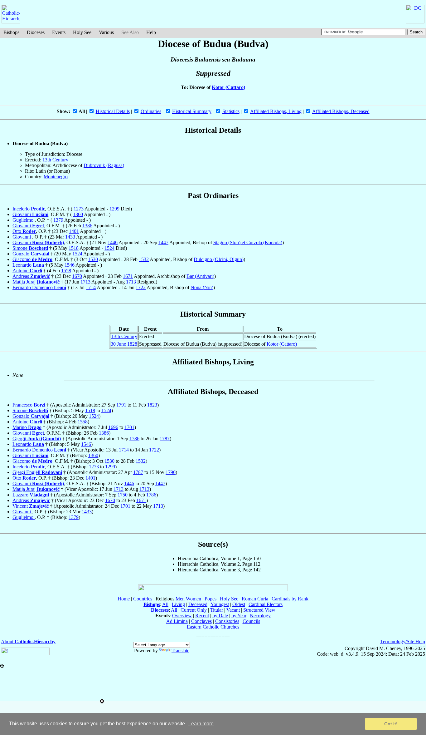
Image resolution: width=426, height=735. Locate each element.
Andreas (31, 276)
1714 (91, 287)
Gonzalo (30, 253)
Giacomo (32, 259)
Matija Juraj (36, 281)
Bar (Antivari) (200, 276)
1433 (70, 236)
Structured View (259, 610)
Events (58, 32)
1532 (144, 259)
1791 (121, 404)
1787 (165, 438)
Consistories (227, 621)
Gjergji (36, 438)
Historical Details (113, 111)
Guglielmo (23, 220)
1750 (123, 494)
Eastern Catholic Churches (213, 626)
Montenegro (56, 176)
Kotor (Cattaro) (228, 87)
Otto (24, 231)
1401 (74, 231)
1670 (77, 276)
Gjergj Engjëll (37, 472)
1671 (128, 276)
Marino (26, 427)
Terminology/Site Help (402, 641)
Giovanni (30, 214)
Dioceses (36, 32)
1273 (79, 208)
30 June (118, 344)
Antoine (27, 270)
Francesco (28, 404)
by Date (220, 615)
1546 (70, 265)
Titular (216, 610)
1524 (109, 248)
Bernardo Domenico (39, 287)
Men (180, 598)
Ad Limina (177, 621)
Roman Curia (255, 598)
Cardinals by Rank (290, 598)
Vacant (233, 610)
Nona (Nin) (202, 287)
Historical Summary (191, 111)
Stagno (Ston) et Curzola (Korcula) (247, 242)
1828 (132, 344)
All (165, 604)
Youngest (220, 604)
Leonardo (28, 265)
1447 (163, 242)
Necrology (260, 615)
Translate (180, 650)
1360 (78, 214)
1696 (113, 427)
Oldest (238, 604)
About (28, 641)
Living (178, 604)
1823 (152, 404)
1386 (87, 225)
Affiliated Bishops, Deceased (341, 111)
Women (193, 598)
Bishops (11, 32)
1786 (134, 438)
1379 (58, 220)
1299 (114, 208)
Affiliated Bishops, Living (276, 111)
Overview (182, 615)
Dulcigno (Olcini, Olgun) (219, 259)
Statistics (231, 111)
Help (151, 32)
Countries (142, 598)
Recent (202, 615)
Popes (210, 598)
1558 (66, 270)
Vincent (30, 506)
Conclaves (201, 621)
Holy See (82, 32)
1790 (171, 472)
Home (124, 598)
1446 (113, 242)
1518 (74, 248)
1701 (129, 427)
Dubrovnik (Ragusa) (104, 165)
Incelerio (28, 208)
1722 (141, 287)
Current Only (194, 610)
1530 (93, 259)
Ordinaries (151, 111)
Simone (30, 248)
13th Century (55, 159)
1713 (85, 281)
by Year (238, 615)
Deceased (197, 604)
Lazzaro (30, 494)
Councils (251, 621)
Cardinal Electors (266, 604)
